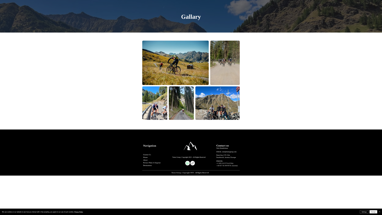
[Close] (379, 211)
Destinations (147, 165)
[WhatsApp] (187, 163)
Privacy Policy (78, 212)
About (145, 160)
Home (145, 157)
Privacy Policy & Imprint (152, 163)
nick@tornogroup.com (229, 152)
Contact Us (147, 155)
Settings (364, 212)
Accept (373, 212)
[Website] (192, 163)
